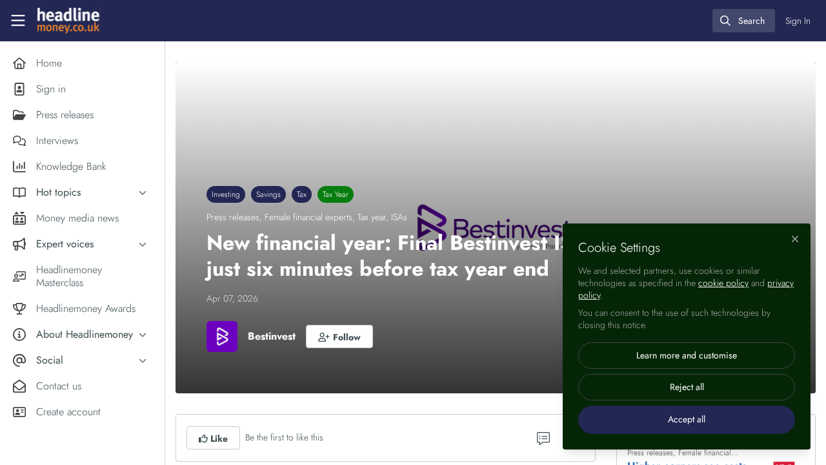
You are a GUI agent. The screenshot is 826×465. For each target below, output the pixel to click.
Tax (302, 194)
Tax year (372, 217)
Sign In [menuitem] (798, 20)
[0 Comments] (543, 438)
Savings (268, 194)
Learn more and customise (686, 355)
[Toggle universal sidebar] (18, 21)
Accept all (686, 419)
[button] (339, 336)
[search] (743, 20)
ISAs (399, 217)
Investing (226, 194)
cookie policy (723, 282)
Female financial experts (308, 217)
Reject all (687, 386)
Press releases (232, 217)
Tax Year (335, 194)
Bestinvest (272, 336)
